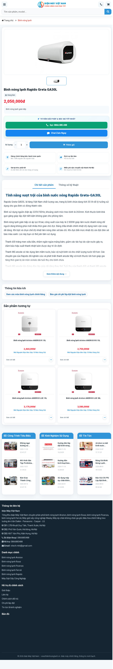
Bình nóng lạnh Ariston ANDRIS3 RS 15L (83, 340)
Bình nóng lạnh (25, 20)
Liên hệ (5, 594)
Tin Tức (87, 435)
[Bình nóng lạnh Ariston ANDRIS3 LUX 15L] (29, 381)
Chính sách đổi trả (10, 599)
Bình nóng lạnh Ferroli (12, 570)
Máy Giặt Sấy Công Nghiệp (14, 578)
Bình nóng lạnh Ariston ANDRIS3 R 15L (30, 340)
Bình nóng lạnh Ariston (12, 557)
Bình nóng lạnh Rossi (11, 561)
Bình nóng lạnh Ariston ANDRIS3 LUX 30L (83, 398)
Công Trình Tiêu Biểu (19, 435)
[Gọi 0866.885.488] (101, 4)
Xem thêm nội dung (55, 274)
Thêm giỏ (69, 145)
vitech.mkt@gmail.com (21, 546)
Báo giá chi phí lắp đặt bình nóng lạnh (68, 294)
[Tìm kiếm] (107, 12)
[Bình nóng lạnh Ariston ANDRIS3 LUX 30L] (83, 381)
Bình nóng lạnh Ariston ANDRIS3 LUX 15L (29, 398)
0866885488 (23, 537)
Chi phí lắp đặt (8, 603)
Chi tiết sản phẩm (44, 185)
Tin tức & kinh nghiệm (12, 607)
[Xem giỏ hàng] (108, 4)
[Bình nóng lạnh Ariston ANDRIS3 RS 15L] (83, 323)
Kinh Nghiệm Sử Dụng (57, 435)
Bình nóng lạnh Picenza (12, 566)
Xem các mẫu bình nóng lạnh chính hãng (25, 294)
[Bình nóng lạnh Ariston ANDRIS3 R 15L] (29, 323)
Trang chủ (8, 20)
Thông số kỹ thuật (68, 185)
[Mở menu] (4, 4)
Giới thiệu (6, 590)
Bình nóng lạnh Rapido (12, 574)
